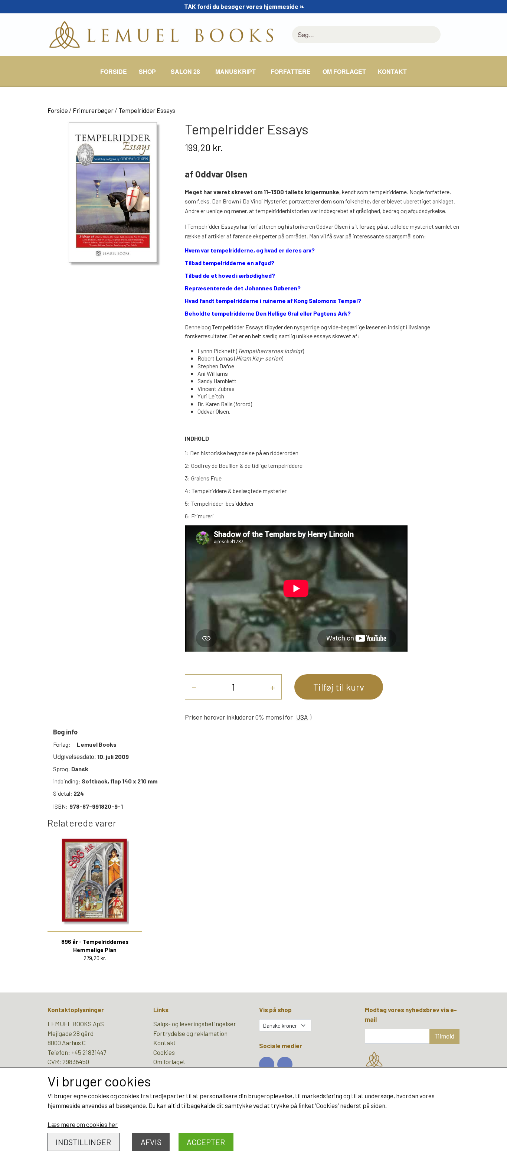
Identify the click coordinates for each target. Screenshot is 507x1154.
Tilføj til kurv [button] (338, 686)
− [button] (194, 686)
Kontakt (392, 71)
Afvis (151, 1142)
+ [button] (272, 686)
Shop (147, 71)
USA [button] (302, 717)
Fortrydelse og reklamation (190, 1033)
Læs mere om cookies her (83, 1124)
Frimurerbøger (93, 110)
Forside (113, 71)
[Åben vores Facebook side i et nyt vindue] (266, 1064)
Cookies (164, 1052)
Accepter (206, 1142)
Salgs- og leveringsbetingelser (194, 1023)
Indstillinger (83, 1142)
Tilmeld (444, 1036)
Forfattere (291, 71)
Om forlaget (344, 71)
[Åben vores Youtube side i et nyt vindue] (284, 1064)
